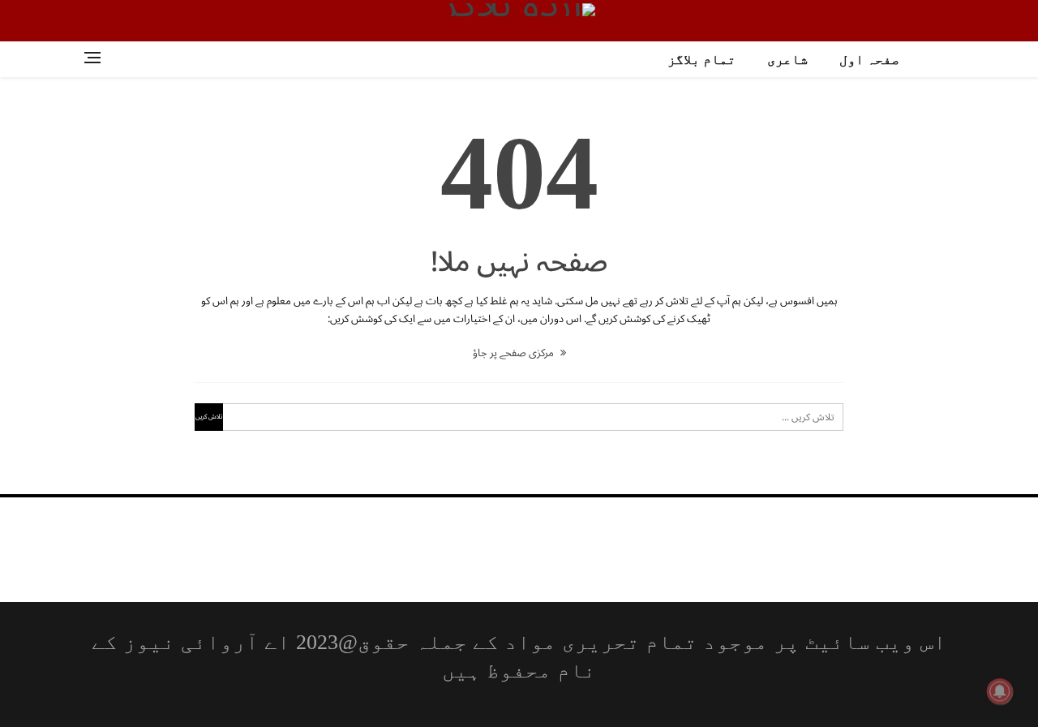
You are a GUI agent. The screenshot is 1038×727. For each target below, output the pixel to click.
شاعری (787, 59)
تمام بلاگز (701, 59)
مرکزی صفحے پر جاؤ (514, 353)
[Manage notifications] (1000, 691)
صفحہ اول (869, 59)
